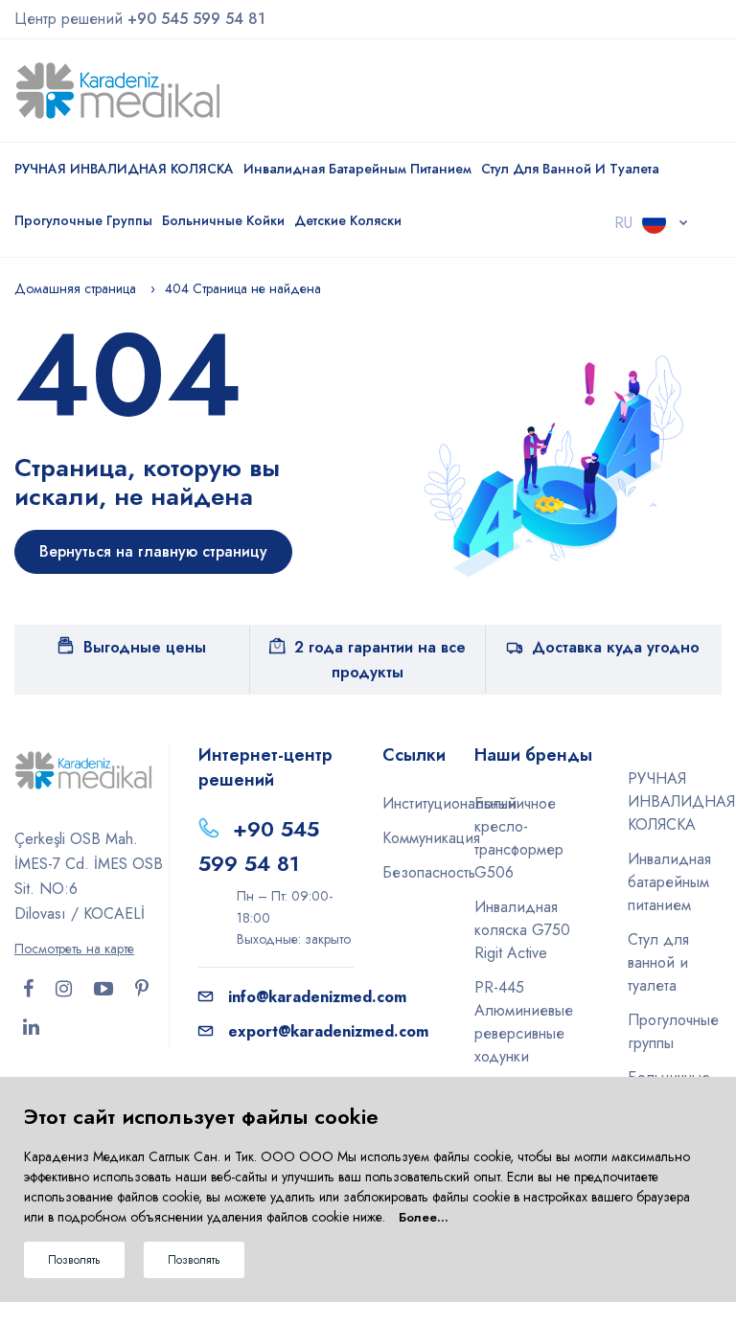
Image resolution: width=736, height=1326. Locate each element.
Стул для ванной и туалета (570, 168)
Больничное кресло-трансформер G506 (519, 837)
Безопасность (414, 872)
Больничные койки (223, 220)
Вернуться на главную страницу (153, 551)
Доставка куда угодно (616, 647)
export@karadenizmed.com (328, 1031)
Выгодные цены (144, 647)
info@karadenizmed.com (317, 997)
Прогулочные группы (83, 220)
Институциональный (414, 803)
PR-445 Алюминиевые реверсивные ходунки (523, 1021)
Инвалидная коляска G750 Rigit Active (522, 930)
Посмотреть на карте (74, 948)
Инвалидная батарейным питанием (357, 168)
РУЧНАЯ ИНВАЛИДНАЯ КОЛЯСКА (124, 168)
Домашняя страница (75, 288)
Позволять (74, 1260)
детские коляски (348, 220)
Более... (423, 1217)
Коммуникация (414, 838)
